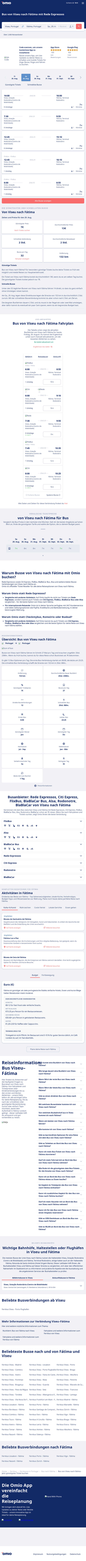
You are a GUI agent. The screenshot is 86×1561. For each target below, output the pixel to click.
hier (66, 503)
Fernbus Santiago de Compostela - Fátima (46, 1409)
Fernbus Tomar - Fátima (12, 1429)
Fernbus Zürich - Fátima (67, 1409)
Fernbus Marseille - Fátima (68, 1404)
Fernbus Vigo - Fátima (66, 1414)
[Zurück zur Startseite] (6, 3)
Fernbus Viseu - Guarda (39, 1384)
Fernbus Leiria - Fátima (38, 1424)
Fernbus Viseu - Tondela (12, 1394)
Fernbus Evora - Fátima (66, 1424)
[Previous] (9, 540)
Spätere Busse (52, 495)
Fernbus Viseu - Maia (38, 1380)
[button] (52, 26)
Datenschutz (75, 1554)
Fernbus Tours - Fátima (11, 1419)
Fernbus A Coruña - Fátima (40, 1419)
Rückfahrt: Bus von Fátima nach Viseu (18, 1331)
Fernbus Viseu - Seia (37, 1389)
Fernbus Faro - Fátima (38, 1414)
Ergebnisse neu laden (41, 347)
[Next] (80, 77)
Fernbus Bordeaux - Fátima (13, 1409)
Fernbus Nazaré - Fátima (12, 1434)
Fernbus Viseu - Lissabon (39, 1365)
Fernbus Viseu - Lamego (67, 1394)
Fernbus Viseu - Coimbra (12, 1370)
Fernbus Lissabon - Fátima (13, 1404)
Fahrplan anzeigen (22, 259)
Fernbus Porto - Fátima (39, 1404)
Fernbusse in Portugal (29, 1471)
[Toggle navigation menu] (83, 3)
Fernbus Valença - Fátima (39, 1434)
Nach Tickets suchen (22, 230)
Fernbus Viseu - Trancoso (67, 1389)
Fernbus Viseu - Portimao (12, 1380)
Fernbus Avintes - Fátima (39, 1429)
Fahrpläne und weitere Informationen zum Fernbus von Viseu (62, 1332)
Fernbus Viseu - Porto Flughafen (15, 1309)
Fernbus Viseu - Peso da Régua (15, 1389)
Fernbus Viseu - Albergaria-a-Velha (43, 1394)
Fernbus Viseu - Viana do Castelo (43, 1375)
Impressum (38, 1554)
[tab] (13, 84)
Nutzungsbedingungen (56, 1554)
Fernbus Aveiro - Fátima (12, 1424)
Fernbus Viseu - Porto (66, 1365)
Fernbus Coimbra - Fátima (13, 1414)
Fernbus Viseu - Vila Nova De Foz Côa (17, 1399)
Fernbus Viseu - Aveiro (11, 1375)
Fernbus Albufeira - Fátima (68, 1429)
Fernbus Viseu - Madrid (11, 1365)
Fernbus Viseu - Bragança (12, 1384)
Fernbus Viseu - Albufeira (67, 1375)
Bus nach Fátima (48, 1471)
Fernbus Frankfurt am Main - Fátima (44, 1399)
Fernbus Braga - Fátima (66, 1419)
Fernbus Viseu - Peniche (67, 1380)
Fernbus (13, 1471)
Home (4, 1471)
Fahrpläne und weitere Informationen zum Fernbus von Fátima (21, 1338)
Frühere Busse (33, 495)
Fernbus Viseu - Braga (66, 1370)
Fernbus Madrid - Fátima (67, 1399)
